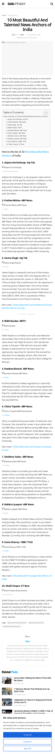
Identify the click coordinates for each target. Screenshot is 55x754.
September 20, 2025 (20, 705)
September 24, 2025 (20, 694)
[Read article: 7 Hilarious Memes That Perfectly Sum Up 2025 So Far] (7, 691)
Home (4, 15)
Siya (22, 35)
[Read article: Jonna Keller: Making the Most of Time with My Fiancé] (7, 680)
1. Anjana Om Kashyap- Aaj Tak (17, 119)
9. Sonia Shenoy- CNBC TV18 (16, 141)
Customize (27, 742)
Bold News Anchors (36, 623)
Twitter (6, 377)
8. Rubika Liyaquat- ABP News (16, 139)
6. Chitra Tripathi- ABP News (15, 133)
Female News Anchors (11, 626)
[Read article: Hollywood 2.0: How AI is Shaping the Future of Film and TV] (7, 702)
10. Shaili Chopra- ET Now (15, 144)
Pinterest (7, 415)
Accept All (27, 735)
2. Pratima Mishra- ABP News (16, 122)
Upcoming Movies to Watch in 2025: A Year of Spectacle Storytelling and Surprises (33, 712)
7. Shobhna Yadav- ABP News (16, 136)
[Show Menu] (3, 4)
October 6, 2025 (19, 683)
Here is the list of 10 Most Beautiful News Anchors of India (25, 116)
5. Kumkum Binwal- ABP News (16, 130)
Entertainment (12, 15)
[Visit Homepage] (27, 4)
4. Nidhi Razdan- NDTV (14, 128)
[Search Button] (52, 4)
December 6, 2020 (33, 35)
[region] (27, 734)
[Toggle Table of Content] (44, 113)
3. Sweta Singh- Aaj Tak (14, 125)
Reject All (27, 748)
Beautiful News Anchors (17, 623)
